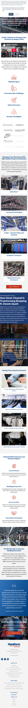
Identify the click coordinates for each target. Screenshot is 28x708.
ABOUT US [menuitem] (14, 697)
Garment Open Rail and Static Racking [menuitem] (14, 673)
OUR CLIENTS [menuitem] (14, 692)
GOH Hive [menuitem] (14, 665)
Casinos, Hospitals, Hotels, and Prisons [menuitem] (14, 686)
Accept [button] (11, 14)
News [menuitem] (14, 699)
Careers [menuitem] (14, 703)
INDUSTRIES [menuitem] (14, 680)
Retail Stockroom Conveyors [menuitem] (14, 674)
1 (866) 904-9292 (14, 655)
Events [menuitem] (14, 701)
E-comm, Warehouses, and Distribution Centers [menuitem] (14, 682)
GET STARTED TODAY (14, 633)
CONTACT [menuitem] (14, 694)
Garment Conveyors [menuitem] (14, 671)
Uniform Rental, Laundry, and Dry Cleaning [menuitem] (14, 688)
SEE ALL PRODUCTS (14, 286)
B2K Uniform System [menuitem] (14, 676)
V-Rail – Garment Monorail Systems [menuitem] (14, 669)
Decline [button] (16, 14)
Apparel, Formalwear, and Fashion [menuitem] (14, 684)
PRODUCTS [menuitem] (14, 663)
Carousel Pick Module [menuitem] (14, 667)
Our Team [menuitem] (14, 704)
